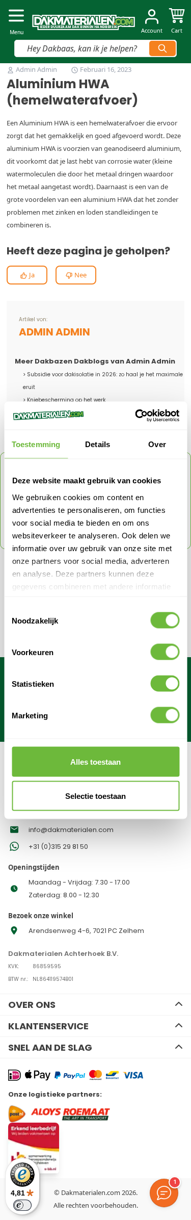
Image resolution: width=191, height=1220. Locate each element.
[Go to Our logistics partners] (75, 1114)
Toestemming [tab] (36, 444)
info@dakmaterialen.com (71, 830)
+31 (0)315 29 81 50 (58, 846)
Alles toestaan (95, 762)
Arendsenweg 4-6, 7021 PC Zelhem (86, 931)
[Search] (162, 48)
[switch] (164, 652)
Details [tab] (97, 444)
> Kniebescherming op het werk (64, 400)
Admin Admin (37, 69)
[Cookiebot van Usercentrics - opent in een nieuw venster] (136, 415)
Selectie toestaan (95, 795)
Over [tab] (157, 444)
